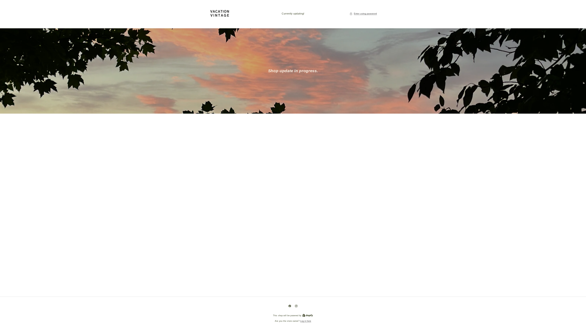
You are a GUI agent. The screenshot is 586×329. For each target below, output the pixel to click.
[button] (363, 14)
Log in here (305, 321)
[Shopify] (307, 315)
